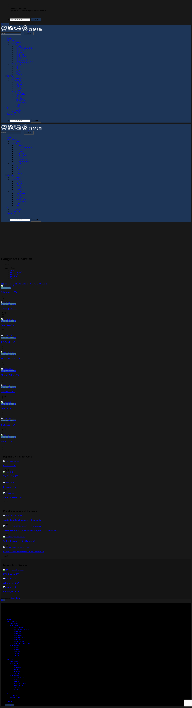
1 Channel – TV (8, 425)
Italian (18, 86)
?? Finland (20, 50)
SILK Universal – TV (10, 358)
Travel (18, 72)
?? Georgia (20, 54)
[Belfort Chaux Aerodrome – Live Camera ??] (16, 547)
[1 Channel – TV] (7, 418)
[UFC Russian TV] (13, 570)
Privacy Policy (17, 112)
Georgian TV (5, 304)
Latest (12, 270)
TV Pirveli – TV (8, 342)
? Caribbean (20, 46)
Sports (18, 104)
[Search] (6, 17)
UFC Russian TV (11, 574)
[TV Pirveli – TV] (6, 336)
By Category (16, 64)
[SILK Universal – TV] (7, 352)
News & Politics (22, 100)
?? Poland (19, 58)
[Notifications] (6, 3)
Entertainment (21, 102)
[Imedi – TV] (6, 402)
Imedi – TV (6, 408)
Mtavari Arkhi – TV (10, 375)
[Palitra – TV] (5, 435)
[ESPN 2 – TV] (11, 461)
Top (2, 600)
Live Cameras (12, 40)
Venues (19, 74)
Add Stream (5, 24)
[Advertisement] (96, 238)
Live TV (10, 76)
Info (8, 108)
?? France (19, 52)
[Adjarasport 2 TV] (7, 286)
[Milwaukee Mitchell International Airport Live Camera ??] (22, 526)
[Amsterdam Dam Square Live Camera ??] (12, 516)
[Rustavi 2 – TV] (7, 385)
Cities (18, 66)
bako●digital (15, 598)
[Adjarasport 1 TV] (7, 302)
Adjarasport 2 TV (9, 292)
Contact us (11, 114)
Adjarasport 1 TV (9, 309)
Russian (19, 88)
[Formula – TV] (7, 319)
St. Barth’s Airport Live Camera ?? (19, 541)
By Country (16, 44)
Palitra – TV (6, 441)
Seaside (19, 70)
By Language (17, 80)
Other (18, 106)
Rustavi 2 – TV (8, 391)
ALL (2, 284)
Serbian (19, 90)
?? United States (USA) (24, 62)
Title (11, 278)
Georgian (19, 84)
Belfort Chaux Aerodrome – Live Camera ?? (23, 552)
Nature (18, 68)
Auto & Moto (21, 94)
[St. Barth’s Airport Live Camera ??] (14, 537)
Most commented (16, 272)
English (19, 82)
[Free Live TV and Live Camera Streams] (21, 31)
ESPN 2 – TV (9, 465)
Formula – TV (7, 325)
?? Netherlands (21, 56)
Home (9, 38)
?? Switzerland (21, 60)
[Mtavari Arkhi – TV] (7, 369)
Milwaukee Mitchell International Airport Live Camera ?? (29, 530)
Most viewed (16, 42)
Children (19, 96)
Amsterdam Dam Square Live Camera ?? (22, 520)
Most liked (13, 276)
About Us (17, 110)
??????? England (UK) (24, 48)
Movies (19, 98)
